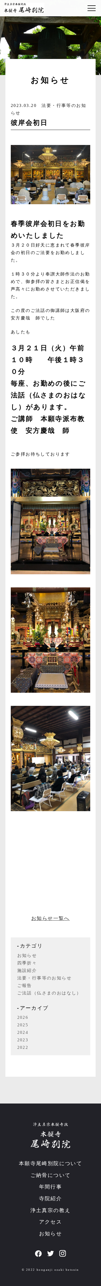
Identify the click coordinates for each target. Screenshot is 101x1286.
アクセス (50, 1222)
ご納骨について (50, 1175)
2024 (23, 1032)
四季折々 (27, 963)
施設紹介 (27, 970)
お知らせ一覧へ (50, 918)
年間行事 (50, 1187)
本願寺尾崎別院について (50, 1163)
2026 (23, 1017)
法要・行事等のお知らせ (44, 978)
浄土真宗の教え (50, 1210)
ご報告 (24, 985)
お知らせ (27, 955)
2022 (23, 1047)
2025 (23, 1025)
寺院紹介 (50, 1198)
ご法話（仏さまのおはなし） (49, 993)
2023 (23, 1040)
